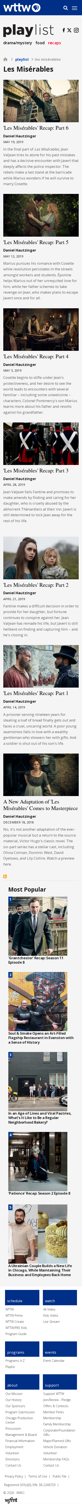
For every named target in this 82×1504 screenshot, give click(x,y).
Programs (15, 1352)
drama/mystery (17, 42)
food (40, 42)
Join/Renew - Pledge (57, 1400)
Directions (12, 1459)
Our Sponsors (15, 1406)
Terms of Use (37, 1476)
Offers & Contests (55, 1406)
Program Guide (16, 1334)
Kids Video (50, 1315)
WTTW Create (14, 1322)
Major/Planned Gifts (57, 1441)
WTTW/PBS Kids (16, 1328)
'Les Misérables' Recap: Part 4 (35, 356)
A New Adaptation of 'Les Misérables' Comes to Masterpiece (40, 805)
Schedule (14, 1300)
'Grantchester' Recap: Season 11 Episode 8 (35, 960)
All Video (49, 1309)
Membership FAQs (56, 1459)
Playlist (22, 59)
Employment (14, 1447)
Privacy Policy (14, 1476)
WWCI (20, 1493)
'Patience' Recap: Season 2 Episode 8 (39, 1193)
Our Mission (13, 1394)
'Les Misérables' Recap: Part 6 (35, 127)
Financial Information (20, 1441)
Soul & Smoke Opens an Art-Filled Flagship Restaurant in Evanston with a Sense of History (41, 1038)
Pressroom (13, 1428)
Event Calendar (54, 1361)
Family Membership (57, 1424)
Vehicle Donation (55, 1447)
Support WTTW (53, 1394)
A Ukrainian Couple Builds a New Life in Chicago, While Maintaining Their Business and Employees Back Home (40, 1270)
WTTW (9, 1309)
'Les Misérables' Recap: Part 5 (35, 242)
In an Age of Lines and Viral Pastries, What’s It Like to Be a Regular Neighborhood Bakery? (40, 1118)
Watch (50, 1300)
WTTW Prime (14, 1315)
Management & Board (21, 1435)
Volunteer (12, 1453)
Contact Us (13, 1465)
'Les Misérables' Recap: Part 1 (35, 693)
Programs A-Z (15, 1361)
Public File (59, 1476)
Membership (52, 1418)
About (12, 1385)
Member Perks (53, 1412)
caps (54, 42)
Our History (13, 1400)
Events (50, 1352)
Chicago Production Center (19, 1420)
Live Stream (51, 1322)
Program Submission (20, 1412)
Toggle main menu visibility (77, 8)
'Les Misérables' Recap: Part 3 (35, 470)
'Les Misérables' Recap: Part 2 (35, 584)
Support (52, 1385)
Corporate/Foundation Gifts (59, 1432)
